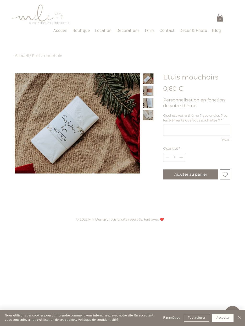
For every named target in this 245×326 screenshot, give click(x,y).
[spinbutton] (174, 157)
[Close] (239, 318)
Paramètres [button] (171, 318)
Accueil (22, 55)
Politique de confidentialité (98, 320)
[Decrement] (167, 157)
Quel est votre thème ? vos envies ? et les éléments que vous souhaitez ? (195, 117)
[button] (220, 17)
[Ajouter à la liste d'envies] (225, 174)
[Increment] (181, 157)
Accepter (222, 318)
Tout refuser (196, 318)
